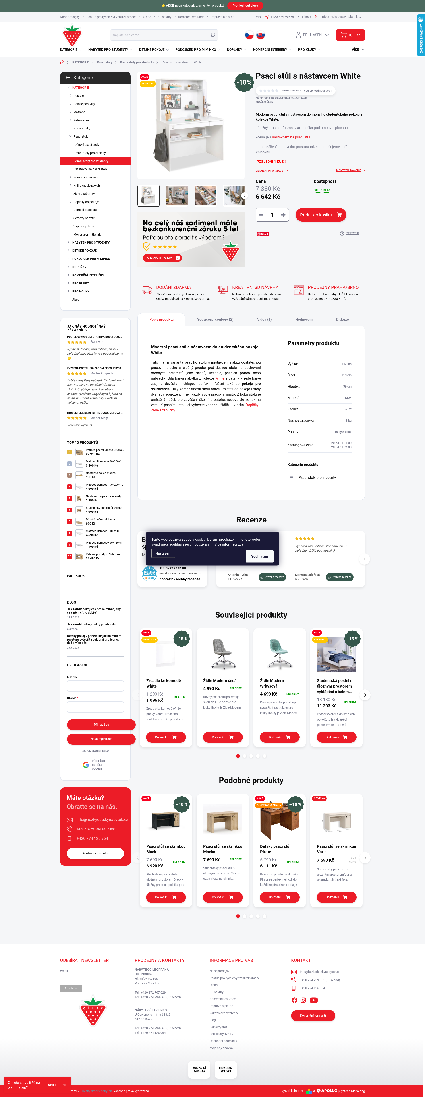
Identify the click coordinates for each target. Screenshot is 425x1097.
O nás (147, 17)
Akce (75, 299)
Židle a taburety (84, 193)
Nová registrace (101, 739)
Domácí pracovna (85, 210)
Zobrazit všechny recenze (179, 579)
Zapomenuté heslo (95, 750)
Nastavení (163, 553)
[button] (364, 559)
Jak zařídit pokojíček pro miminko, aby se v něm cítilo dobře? (94, 610)
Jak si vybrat (218, 1027)
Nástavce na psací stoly (91, 169)
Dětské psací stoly (87, 144)
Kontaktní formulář (95, 853)
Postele (78, 95)
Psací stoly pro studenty (91, 161)
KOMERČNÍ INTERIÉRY (88, 275)
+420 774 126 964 (92, 838)
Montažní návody (348, 170)
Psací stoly (80, 136)
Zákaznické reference (224, 1013)
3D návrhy (165, 17)
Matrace (79, 112)
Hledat (212, 35)
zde (240, 544)
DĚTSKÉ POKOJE (84, 250)
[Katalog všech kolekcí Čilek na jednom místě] (199, 1069)
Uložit (264, 234)
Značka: (264, 102)
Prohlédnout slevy (245, 5)
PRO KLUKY (80, 283)
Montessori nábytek (87, 234)
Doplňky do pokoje (86, 202)
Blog (213, 1020)
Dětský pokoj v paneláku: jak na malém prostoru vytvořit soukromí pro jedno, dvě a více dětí (94, 639)
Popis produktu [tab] (161, 319)
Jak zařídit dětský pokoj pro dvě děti (92, 624)
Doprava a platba (222, 17)
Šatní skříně (81, 120)
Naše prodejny (70, 17)
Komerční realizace (191, 17)
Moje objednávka (221, 1048)
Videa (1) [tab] (264, 319)
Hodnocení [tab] (304, 319)
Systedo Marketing (352, 1091)
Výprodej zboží (83, 226)
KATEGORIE (80, 87)
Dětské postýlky (84, 104)
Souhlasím (259, 556)
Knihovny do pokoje (86, 185)
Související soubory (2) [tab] (215, 319)
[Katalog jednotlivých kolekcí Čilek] (225, 1069)
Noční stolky (81, 128)
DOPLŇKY (79, 267)
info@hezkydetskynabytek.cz (102, 819)
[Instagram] (303, 999)
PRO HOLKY (80, 291)
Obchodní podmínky (223, 1041)
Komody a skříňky (85, 177)
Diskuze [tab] (342, 319)
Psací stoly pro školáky (90, 153)
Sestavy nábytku (84, 218)
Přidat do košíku (316, 215)
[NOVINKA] (336, 820)
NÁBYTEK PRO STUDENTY (91, 242)
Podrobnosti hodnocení (318, 90)
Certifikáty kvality (221, 1034)
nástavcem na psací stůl (291, 137)
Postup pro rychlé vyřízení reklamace (111, 17)
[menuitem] (71, 49)
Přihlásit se (101, 724)
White (219, 378)
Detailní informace (269, 170)
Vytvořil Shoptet (292, 1091)
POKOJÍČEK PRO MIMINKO (91, 259)
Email (64, 970)
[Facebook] (294, 999)
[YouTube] (314, 999)
